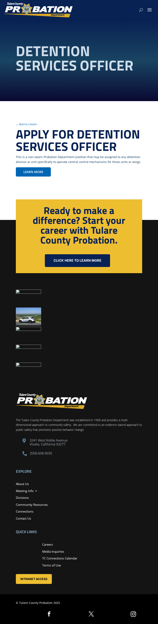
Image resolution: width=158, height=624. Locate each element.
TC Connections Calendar (59, 558)
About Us (22, 484)
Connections (24, 511)
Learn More (33, 172)
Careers (47, 544)
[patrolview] (28, 324)
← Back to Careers (26, 124)
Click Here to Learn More (77, 260)
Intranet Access (33, 579)
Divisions (22, 498)
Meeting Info (25, 491)
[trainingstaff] (28, 293)
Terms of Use (51, 565)
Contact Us (23, 518)
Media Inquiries (53, 551)
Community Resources (32, 505)
